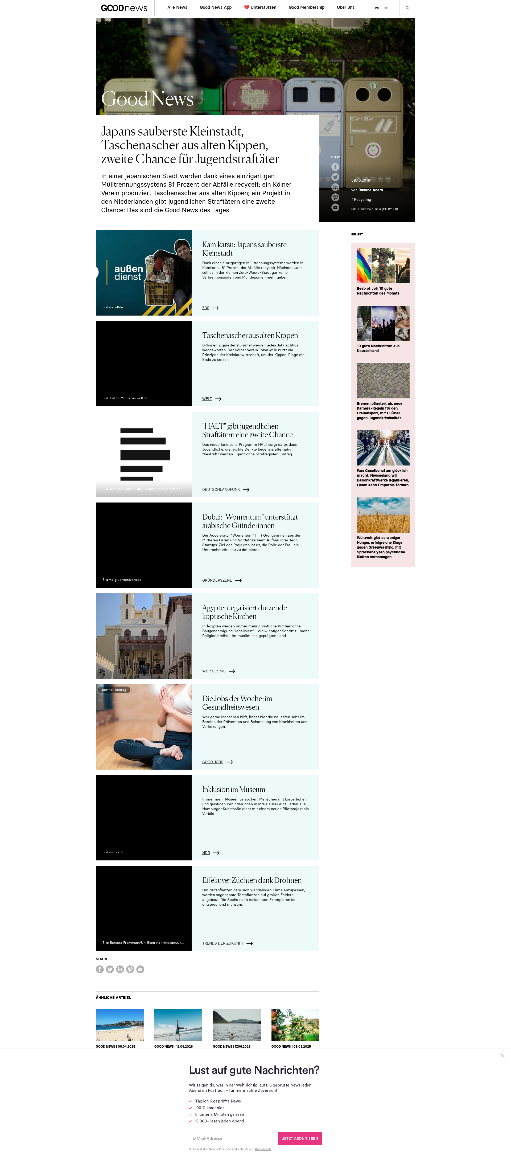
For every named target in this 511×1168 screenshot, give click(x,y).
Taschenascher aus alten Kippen (250, 334)
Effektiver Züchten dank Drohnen (252, 879)
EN (386, 7)
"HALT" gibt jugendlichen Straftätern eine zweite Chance (247, 429)
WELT (207, 398)
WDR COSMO (213, 671)
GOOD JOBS (212, 761)
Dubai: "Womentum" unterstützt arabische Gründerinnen (250, 520)
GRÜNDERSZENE (217, 580)
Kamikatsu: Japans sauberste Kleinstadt (244, 248)
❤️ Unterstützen (260, 7)
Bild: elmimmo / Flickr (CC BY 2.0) (374, 209)
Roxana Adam (370, 189)
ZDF (205, 307)
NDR (206, 852)
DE (377, 7)
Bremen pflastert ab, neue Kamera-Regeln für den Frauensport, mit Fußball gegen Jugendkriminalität (379, 410)
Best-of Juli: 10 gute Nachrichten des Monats (378, 291)
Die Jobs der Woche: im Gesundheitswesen (237, 702)
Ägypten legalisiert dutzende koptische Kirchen (244, 611)
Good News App (216, 7)
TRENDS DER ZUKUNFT (222, 943)
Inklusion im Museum (233, 788)
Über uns (346, 7)
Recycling (362, 199)
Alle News (177, 7)
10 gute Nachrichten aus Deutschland (378, 348)
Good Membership (306, 7)
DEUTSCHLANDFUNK (221, 489)
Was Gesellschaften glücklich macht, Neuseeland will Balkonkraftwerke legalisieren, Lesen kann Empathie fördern (383, 477)
